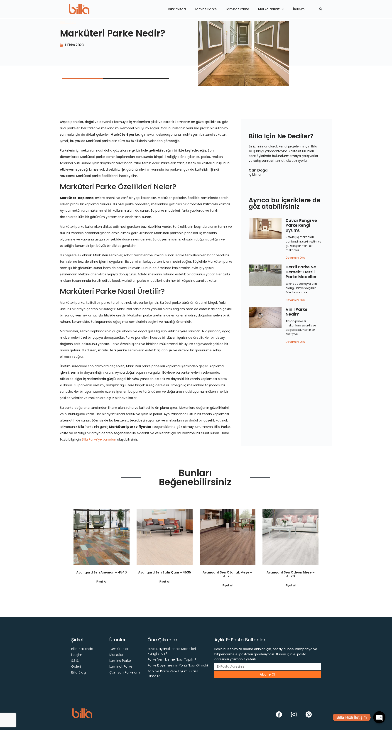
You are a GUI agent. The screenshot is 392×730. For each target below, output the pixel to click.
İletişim (298, 9)
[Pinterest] (308, 714)
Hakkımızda (176, 9)
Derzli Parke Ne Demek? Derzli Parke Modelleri (302, 271)
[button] (68, 22)
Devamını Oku (295, 258)
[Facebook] (279, 714)
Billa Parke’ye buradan (99, 439)
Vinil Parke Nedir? (296, 311)
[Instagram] (293, 714)
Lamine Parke (206, 9)
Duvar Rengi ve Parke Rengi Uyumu (301, 225)
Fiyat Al (101, 581)
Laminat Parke (237, 9)
